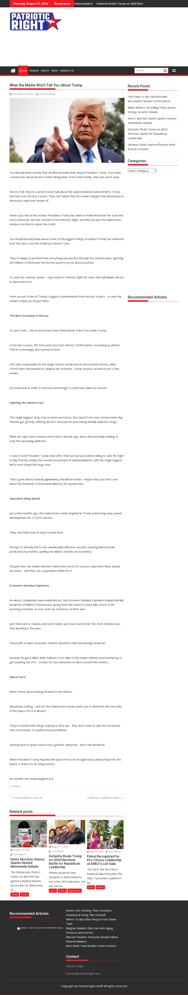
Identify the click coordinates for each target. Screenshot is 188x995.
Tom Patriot (18, 854)
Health (45, 70)
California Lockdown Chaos (103, 797)
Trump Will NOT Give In (28, 797)
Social (23, 70)
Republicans (75, 890)
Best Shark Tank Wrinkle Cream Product (91, 946)
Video (54, 70)
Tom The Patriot (47, 94)
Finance (34, 70)
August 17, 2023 (59, 846)
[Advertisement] (126, 38)
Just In (53, 890)
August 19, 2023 (21, 849)
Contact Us (67, 70)
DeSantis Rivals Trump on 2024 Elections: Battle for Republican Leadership (123, 3)
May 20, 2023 (96, 851)
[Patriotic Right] (13, 70)
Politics (16, 786)
